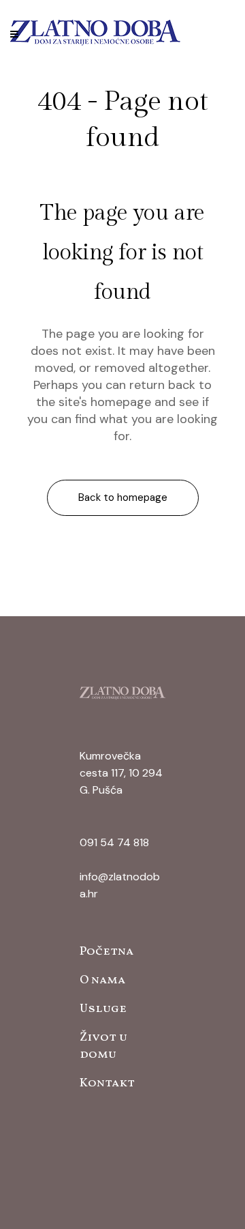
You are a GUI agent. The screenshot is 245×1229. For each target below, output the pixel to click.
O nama (102, 980)
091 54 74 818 (114, 842)
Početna (106, 951)
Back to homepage (122, 497)
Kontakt (107, 1083)
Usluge (103, 1008)
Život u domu (103, 1046)
